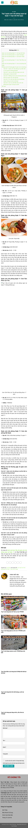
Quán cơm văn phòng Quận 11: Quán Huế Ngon (13, 54)
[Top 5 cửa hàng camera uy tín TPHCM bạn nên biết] (14, 642)
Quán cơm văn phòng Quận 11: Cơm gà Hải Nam (13, 53)
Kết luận (4, 86)
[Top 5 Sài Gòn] (14, 2)
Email (4, 747)
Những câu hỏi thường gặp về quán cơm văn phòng (14, 67)
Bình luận (5, 728)
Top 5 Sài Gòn (5, 782)
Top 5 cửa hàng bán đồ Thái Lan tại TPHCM (12, 611)
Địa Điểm (14, 11)
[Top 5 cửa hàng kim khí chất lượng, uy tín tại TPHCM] (14, 683)
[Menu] (2, 2)
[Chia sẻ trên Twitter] (12, 562)
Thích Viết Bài (20, 19)
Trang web (5, 754)
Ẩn (18, 50)
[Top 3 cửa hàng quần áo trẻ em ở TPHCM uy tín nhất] (14, 622)
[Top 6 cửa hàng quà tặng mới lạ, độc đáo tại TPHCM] (14, 703)
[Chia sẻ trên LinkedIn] (20, 562)
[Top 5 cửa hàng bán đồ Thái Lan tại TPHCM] (14, 603)
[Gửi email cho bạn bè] (15, 562)
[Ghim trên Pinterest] (18, 562)
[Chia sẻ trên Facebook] (10, 562)
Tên (4, 740)
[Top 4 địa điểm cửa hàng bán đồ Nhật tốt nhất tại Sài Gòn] (14, 663)
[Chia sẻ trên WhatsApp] (7, 562)
